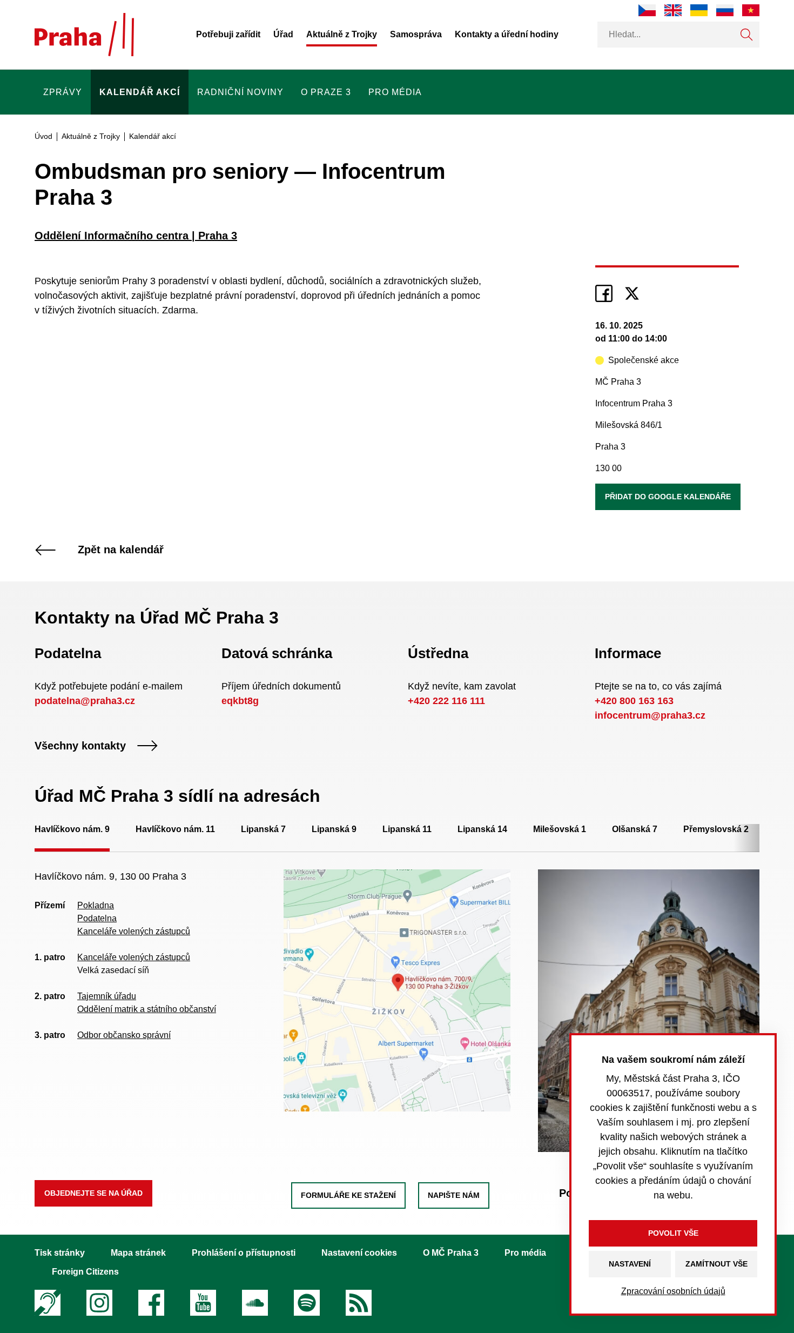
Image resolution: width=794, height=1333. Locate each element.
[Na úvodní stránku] (84, 34)
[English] (673, 10)
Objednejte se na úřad (93, 1193)
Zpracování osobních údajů (673, 1291)
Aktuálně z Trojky (341, 34)
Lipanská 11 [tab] (407, 829)
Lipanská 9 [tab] (334, 829)
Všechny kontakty (80, 745)
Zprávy (62, 92)
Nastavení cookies (359, 1252)
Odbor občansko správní (124, 1035)
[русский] (725, 10)
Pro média (395, 92)
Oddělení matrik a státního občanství (146, 1009)
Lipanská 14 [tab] (482, 829)
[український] (699, 10)
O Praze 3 (326, 92)
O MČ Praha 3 (451, 1252)
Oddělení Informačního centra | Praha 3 (136, 236)
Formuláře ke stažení (348, 1195)
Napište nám (454, 1195)
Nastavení (630, 1264)
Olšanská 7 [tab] (634, 829)
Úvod (43, 136)
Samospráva (416, 34)
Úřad (283, 34)
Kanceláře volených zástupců (133, 931)
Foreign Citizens (85, 1271)
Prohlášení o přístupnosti (243, 1252)
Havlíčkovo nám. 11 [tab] (175, 829)
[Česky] (647, 10)
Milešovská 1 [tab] (559, 829)
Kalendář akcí (139, 92)
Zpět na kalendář (121, 550)
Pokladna (95, 905)
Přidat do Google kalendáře (668, 496)
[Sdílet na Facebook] (604, 293)
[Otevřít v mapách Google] (397, 989)
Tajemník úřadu (106, 996)
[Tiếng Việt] (750, 10)
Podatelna (97, 918)
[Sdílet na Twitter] (632, 293)
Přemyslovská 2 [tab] (716, 829)
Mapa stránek (138, 1252)
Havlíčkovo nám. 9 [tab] (72, 829)
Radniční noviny (240, 92)
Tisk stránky (60, 1252)
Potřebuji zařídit (228, 34)
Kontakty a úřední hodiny (507, 34)
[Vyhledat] (746, 35)
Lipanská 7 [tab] (263, 829)
